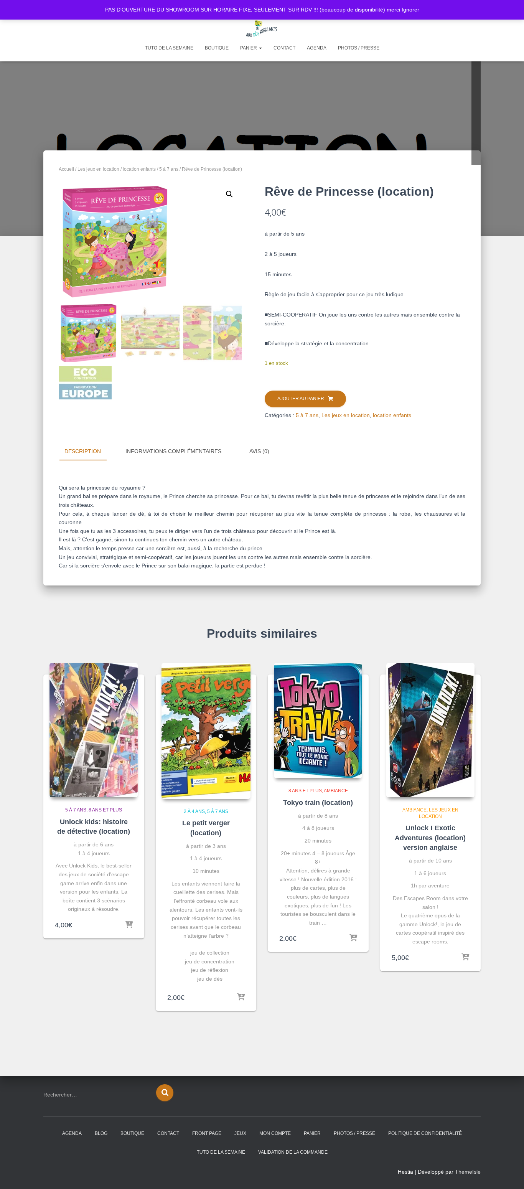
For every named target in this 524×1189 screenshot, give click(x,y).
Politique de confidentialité (425, 1133)
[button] (229, 194)
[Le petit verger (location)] (206, 731)
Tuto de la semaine (169, 48)
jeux (240, 1133)
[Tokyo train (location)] (318, 720)
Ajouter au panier (300, 398)
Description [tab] (82, 451)
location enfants (139, 169)
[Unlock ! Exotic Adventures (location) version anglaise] (430, 730)
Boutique (217, 48)
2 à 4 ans (194, 811)
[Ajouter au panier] (241, 997)
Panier (249, 48)
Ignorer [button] (410, 10)
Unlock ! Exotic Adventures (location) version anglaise (430, 837)
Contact (284, 48)
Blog (101, 1133)
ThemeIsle (468, 1172)
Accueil (66, 169)
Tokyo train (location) (318, 802)
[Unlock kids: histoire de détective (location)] (93, 730)
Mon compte (275, 1133)
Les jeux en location (98, 169)
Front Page (206, 1133)
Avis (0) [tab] (259, 451)
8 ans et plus (105, 810)
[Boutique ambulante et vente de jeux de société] (261, 28)
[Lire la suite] (129, 925)
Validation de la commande (293, 1152)
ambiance (336, 790)
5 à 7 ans (168, 169)
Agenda (316, 48)
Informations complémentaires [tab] (173, 451)
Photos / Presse (358, 48)
